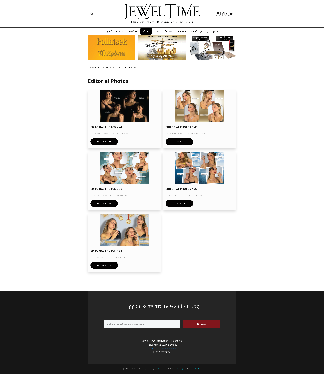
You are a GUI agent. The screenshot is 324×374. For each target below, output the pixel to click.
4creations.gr (162, 369)
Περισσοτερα (104, 142)
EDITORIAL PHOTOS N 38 (106, 189)
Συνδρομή (181, 31)
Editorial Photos (120, 134)
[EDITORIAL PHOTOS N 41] (124, 106)
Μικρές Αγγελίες (199, 31)
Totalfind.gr (196, 369)
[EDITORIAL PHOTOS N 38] (124, 168)
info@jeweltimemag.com (162, 348)
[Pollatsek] (111, 47)
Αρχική (108, 31)
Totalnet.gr (179, 369)
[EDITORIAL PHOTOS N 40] (199, 106)
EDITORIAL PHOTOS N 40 (181, 127)
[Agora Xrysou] (162, 47)
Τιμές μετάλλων (163, 31)
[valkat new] (212, 47)
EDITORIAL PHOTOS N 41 (106, 127)
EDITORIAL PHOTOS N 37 (181, 189)
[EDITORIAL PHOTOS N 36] (124, 229)
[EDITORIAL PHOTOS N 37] (199, 168)
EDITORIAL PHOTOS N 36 (106, 250)
